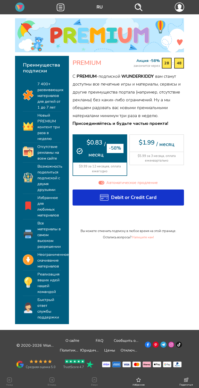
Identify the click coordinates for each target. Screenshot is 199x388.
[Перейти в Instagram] (170, 345)
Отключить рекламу (139, 350)
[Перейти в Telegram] (162, 345)
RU (100, 7)
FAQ (99, 340)
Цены (109, 350)
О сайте (72, 340)
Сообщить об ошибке (133, 340)
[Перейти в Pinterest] (155, 345)
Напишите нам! (143, 237)
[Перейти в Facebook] (147, 345)
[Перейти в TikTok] (178, 345)
